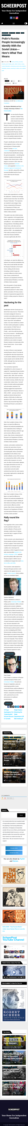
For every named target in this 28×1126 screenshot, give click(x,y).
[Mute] (21, 977)
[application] (14, 972)
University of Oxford (16, 601)
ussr (21, 68)
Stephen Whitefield (6, 35)
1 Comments (19, 1093)
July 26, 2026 (8, 747)
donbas (17, 61)
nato (5, 770)
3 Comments (19, 1062)
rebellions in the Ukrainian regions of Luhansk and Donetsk (14, 168)
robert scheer (18, 64)
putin (13, 64)
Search (4, 810)
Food (11, 1067)
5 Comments (19, 1077)
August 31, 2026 (9, 1047)
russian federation (6, 66)
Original (9, 770)
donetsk (21, 61)
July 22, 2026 (8, 764)
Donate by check (14, 852)
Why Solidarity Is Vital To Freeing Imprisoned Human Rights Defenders (14, 1041)
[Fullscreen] (23, 977)
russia (22, 64)
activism (5, 1036)
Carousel (6, 737)
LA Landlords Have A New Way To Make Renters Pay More (13, 1087)
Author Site (8, 703)
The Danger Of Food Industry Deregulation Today (12, 1071)
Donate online (14, 848)
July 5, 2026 (8, 780)
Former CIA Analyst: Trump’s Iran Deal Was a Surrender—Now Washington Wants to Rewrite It (13, 776)
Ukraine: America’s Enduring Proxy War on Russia (12, 758)
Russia (11, 737)
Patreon (15, 861)
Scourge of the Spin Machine (10, 739)
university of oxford (15, 68)
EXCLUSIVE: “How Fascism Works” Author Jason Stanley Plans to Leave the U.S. (14, 929)
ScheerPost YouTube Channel (13, 938)
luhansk (3, 64)
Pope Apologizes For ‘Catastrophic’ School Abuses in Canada (9, 714)
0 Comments (19, 1047)
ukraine (8, 68)
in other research (11, 573)
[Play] (4, 977)
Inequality (6, 1082)
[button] (14, 972)
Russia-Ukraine (17, 737)
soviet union (19, 66)
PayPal (22, 859)
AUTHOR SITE (9, 654)
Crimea (13, 61)
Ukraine (6, 753)
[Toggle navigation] (14, 23)
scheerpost (13, 66)
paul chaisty (8, 64)
